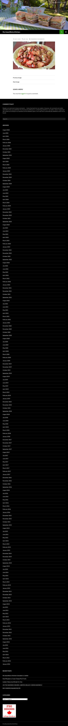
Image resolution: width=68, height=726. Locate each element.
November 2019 (7, 367)
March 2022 (6, 278)
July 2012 (5, 645)
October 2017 (6, 446)
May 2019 (5, 386)
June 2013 (5, 610)
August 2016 (6, 490)
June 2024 (5, 193)
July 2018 (5, 417)
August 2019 (6, 376)
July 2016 (5, 493)
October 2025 (6, 152)
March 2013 (6, 620)
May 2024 (5, 196)
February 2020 (7, 357)
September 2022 (7, 259)
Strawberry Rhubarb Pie (37, 39)
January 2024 (6, 209)
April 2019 (6, 389)
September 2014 (7, 563)
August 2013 (6, 604)
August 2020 (6, 338)
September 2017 (7, 449)
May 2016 (5, 499)
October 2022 (6, 256)
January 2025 (6, 171)
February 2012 (7, 661)
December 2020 (7, 326)
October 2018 (6, 408)
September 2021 (7, 297)
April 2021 (6, 313)
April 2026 (6, 136)
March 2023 (6, 240)
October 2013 (6, 597)
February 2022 (7, 281)
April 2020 (6, 351)
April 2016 (6, 503)
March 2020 (6, 354)
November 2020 (7, 329)
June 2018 (5, 420)
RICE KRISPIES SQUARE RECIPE (11, 688)
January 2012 (6, 664)
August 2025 (6, 158)
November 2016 (7, 480)
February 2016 (7, 509)
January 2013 (6, 626)
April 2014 (6, 578)
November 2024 (7, 177)
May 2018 (5, 424)
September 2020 (7, 335)
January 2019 (6, 398)
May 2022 (5, 272)
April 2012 (6, 654)
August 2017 (6, 452)
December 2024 (7, 174)
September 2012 (7, 639)
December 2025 (7, 149)
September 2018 (7, 411)
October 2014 (6, 560)
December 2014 (7, 553)
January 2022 (6, 285)
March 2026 (6, 139)
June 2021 (5, 307)
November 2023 (7, 215)
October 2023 (6, 218)
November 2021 (7, 291)
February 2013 (7, 623)
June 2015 (5, 534)
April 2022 (6, 275)
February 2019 (7, 395)
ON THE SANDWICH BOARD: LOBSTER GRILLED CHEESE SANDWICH (22, 685)
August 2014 (6, 566)
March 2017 (6, 468)
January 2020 (6, 360)
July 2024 (5, 190)
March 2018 (6, 430)
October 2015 (6, 522)
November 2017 (7, 443)
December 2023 (7, 212)
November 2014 (7, 556)
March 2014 (6, 582)
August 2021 (6, 300)
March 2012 (6, 657)
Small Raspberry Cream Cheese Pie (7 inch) (14, 678)
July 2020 (5, 341)
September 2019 (7, 373)
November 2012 (7, 632)
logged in (23, 93)
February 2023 (7, 243)
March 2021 (6, 316)
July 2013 (5, 607)
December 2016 (7, 477)
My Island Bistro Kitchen (11, 32)
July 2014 (5, 569)
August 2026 (6, 130)
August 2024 (6, 187)
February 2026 (7, 142)
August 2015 (6, 528)
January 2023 (6, 247)
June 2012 (5, 648)
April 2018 (6, 427)
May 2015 (5, 537)
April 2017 (6, 465)
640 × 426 (25, 39)
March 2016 (6, 506)
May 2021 (5, 310)
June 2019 (5, 383)
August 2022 (6, 262)
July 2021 (5, 303)
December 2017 (7, 439)
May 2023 (5, 234)
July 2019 (5, 379)
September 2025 (7, 155)
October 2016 (6, 484)
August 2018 (6, 414)
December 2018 (7, 401)
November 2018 (7, 405)
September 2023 (7, 221)
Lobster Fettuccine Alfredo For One (12, 682)
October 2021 (6, 294)
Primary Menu (66, 32)
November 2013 (7, 594)
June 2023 (5, 231)
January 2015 (6, 550)
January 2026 (6, 145)
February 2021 (7, 319)
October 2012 (6, 635)
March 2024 (6, 202)
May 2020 (5, 348)
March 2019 (6, 392)
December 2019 (7, 364)
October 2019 (6, 370)
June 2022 (5, 269)
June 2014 (5, 572)
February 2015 (7, 547)
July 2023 (5, 228)
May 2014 (5, 575)
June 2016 (5, 496)
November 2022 (7, 253)
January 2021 (6, 322)
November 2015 (7, 518)
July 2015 (5, 531)
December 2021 (7, 288)
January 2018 (6, 436)
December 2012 (7, 629)
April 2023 (6, 237)
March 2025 (6, 164)
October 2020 (6, 332)
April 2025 (6, 161)
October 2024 (6, 180)
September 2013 (7, 601)
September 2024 (7, 183)
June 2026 (5, 133)
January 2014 (6, 588)
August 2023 (6, 224)
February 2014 (7, 585)
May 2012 (5, 651)
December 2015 (7, 515)
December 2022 (7, 250)
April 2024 (6, 199)
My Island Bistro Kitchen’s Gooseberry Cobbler (15, 675)
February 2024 (7, 206)
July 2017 (5, 455)
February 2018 (7, 433)
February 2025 (7, 168)
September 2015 (7, 525)
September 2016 (7, 487)
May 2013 (5, 613)
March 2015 (6, 544)
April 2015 (6, 541)
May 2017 (5, 462)
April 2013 (6, 616)
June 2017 (5, 458)
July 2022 (5, 266)
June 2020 (5, 345)
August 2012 (6, 642)
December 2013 (7, 591)
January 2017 (6, 474)
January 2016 (6, 512)
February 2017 (7, 471)
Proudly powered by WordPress (10, 724)
